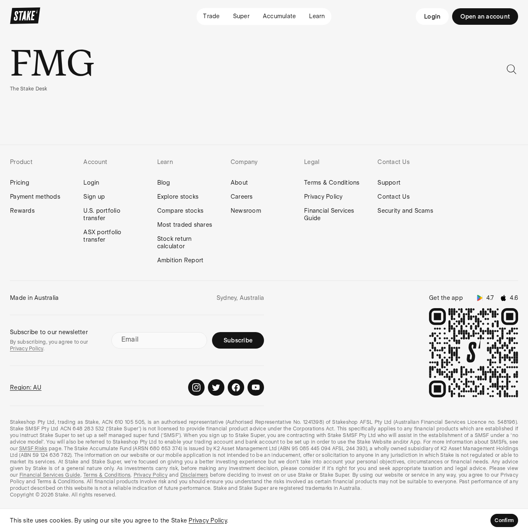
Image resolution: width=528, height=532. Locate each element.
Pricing (19, 182)
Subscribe (238, 340)
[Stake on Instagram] (196, 387)
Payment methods (35, 196)
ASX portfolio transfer (102, 236)
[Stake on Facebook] (236, 387)
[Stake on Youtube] (256, 387)
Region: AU (26, 387)
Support (389, 182)
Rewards (22, 210)
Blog (163, 182)
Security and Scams (405, 210)
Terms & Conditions (332, 182)
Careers (242, 196)
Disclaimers (194, 475)
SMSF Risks (33, 448)
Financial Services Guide (329, 214)
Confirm (504, 520)
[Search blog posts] (511, 69)
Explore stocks (178, 196)
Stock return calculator (174, 242)
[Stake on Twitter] (216, 387)
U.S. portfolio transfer (101, 214)
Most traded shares (184, 224)
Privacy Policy (323, 196)
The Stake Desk (28, 89)
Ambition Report (180, 260)
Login (432, 16)
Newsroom (246, 210)
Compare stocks (180, 210)
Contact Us (393, 196)
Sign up (94, 196)
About (239, 182)
